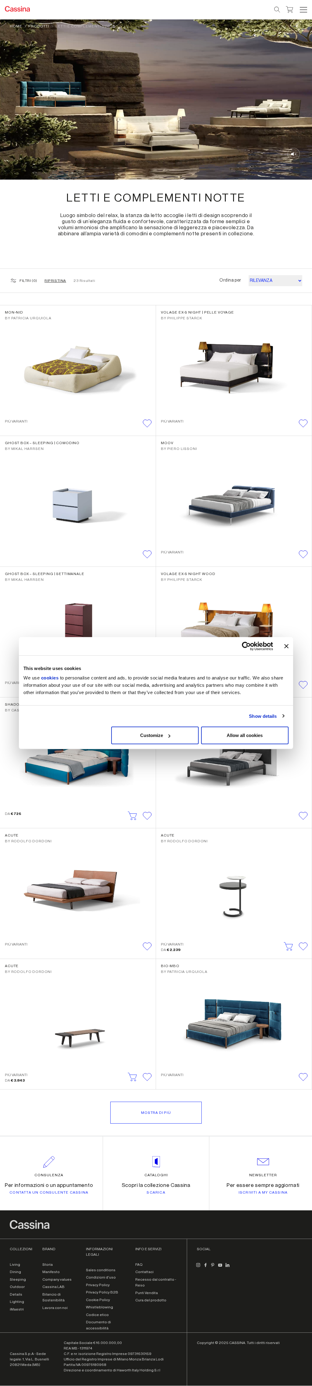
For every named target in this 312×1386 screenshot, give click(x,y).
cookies (50, 677)
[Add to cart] (132, 816)
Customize (151, 735)
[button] (302, 10)
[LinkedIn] (227, 1267)
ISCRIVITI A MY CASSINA (263, 1192)
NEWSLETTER (263, 1175)
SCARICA (156, 1192)
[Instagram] (198, 1267)
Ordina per (230, 280)
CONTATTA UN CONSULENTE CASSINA (48, 1192)
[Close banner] (286, 646)
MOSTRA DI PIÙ (156, 1112)
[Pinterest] (212, 1267)
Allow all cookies (245, 735)
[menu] (303, 10)
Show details (263, 715)
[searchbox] (277, 10)
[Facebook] (205, 1267)
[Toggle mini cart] (289, 8)
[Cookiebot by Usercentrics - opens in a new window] (246, 646)
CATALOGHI (156, 1175)
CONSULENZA (48, 1175)
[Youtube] (220, 1267)
